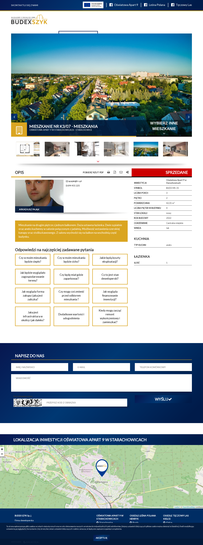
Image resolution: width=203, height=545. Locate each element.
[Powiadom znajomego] (121, 172)
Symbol (138, 188)
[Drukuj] (108, 172)
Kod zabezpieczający (23, 396)
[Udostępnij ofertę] (127, 172)
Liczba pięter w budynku (147, 208)
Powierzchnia (142, 203)
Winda (137, 228)
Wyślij (161, 399)
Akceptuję (101, 538)
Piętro (138, 198)
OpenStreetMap (189, 507)
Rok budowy (141, 218)
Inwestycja (140, 183)
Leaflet (177, 507)
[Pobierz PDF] (115, 172)
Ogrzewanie (140, 223)
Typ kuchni (140, 245)
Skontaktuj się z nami (24, 5)
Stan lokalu (140, 213)
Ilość (137, 262)
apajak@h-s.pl (75, 181)
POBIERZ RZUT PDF (93, 172)
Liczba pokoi (141, 193)
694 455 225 (73, 185)
